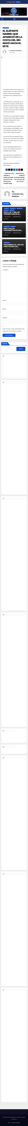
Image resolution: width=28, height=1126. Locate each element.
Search (4, 344)
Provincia (12, 210)
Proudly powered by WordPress (10, 1117)
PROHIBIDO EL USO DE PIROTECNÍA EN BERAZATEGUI (14, 246)
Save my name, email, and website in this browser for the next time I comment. (13, 330)
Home (9, 1122)
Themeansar (14, 1119)
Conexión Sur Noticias (15, 50)
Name (5, 300)
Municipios (6, 210)
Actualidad (6, 208)
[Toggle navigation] (14, 19)
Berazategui (5, 27)
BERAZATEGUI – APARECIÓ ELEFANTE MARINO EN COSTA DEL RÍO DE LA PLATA (19, 177)
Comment (6, 269)
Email (4, 309)
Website (5, 317)
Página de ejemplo (16, 1122)
